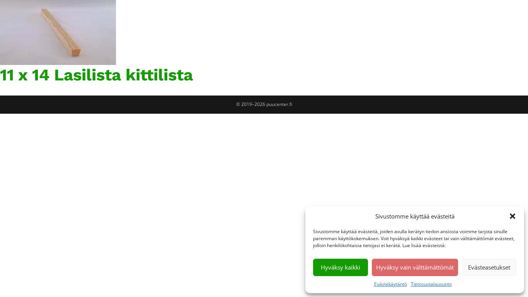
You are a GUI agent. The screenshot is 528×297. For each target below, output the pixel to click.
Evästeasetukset (489, 267)
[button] (512, 216)
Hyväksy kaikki (340, 267)
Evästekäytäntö (390, 284)
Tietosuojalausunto (431, 284)
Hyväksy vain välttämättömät (415, 267)
